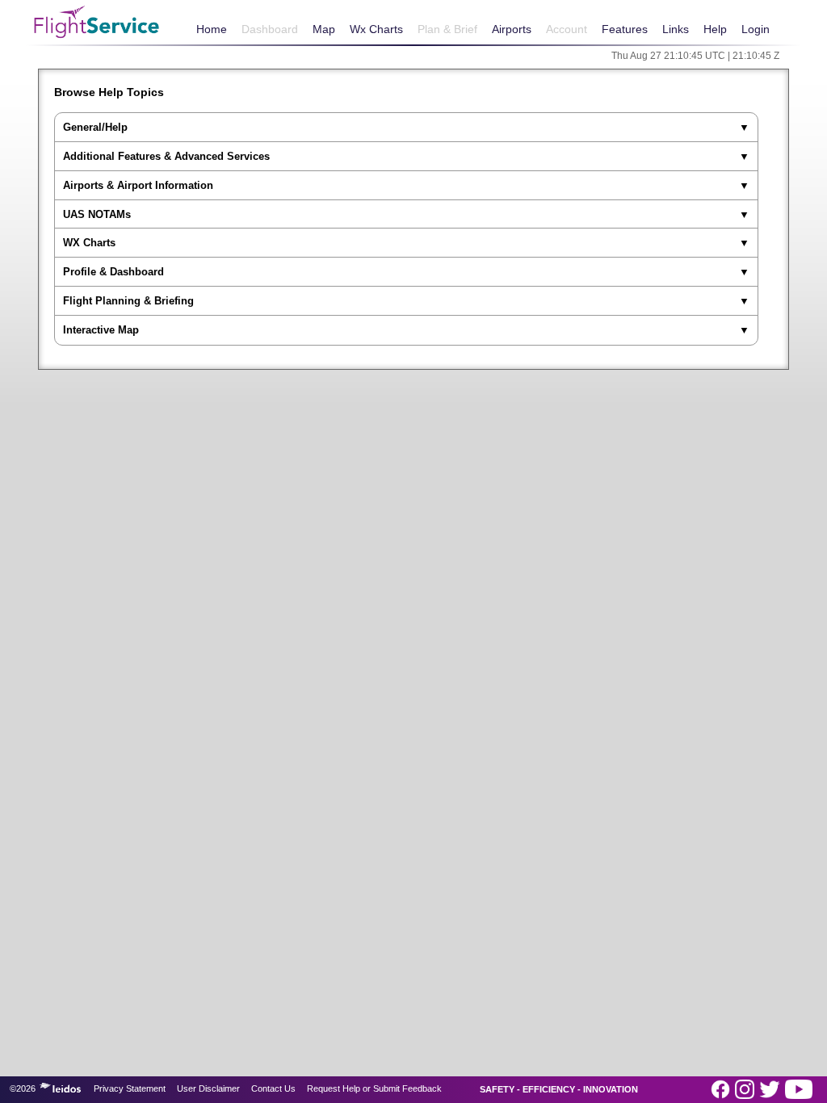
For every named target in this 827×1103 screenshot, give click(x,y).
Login (755, 29)
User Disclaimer (208, 1088)
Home (211, 29)
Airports (511, 29)
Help (715, 29)
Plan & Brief (447, 29)
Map (324, 29)
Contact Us (273, 1088)
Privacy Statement (130, 1088)
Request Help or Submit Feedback (374, 1088)
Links (675, 29)
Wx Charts (376, 29)
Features (625, 29)
